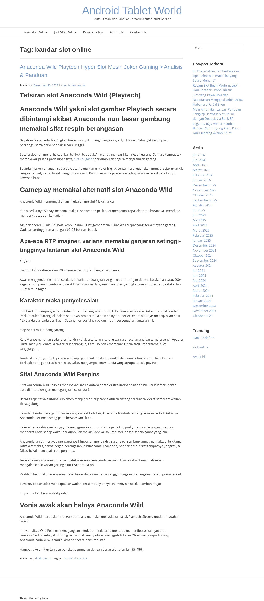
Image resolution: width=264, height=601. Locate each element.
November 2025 (204, 190)
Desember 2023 (204, 306)
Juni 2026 (199, 160)
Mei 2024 (199, 280)
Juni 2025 (199, 215)
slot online (200, 347)
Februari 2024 (203, 296)
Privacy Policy (93, 32)
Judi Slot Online (65, 32)
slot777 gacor (84, 159)
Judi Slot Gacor (42, 558)
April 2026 (200, 165)
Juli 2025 (199, 210)
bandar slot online (75, 558)
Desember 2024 (204, 245)
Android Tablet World (132, 10)
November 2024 (204, 250)
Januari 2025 (202, 240)
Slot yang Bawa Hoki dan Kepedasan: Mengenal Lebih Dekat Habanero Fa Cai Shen (218, 99)
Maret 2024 (201, 291)
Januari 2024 (202, 301)
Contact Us (138, 32)
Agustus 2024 (202, 265)
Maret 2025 (201, 230)
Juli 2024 (199, 270)
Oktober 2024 (203, 255)
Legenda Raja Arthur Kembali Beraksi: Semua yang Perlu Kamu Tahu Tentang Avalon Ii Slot (217, 128)
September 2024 (205, 260)
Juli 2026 (199, 155)
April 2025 (200, 225)
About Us (116, 32)
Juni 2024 (199, 275)
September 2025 (205, 200)
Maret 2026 (201, 170)
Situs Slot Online (35, 32)
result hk (199, 357)
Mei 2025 (199, 220)
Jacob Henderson (74, 85)
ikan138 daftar (203, 338)
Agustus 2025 (202, 205)
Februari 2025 (203, 235)
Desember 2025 (204, 185)
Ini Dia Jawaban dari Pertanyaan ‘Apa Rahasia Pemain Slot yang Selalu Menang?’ (216, 76)
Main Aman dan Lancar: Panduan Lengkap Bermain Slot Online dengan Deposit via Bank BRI (217, 114)
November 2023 (204, 311)
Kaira (45, 598)
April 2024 (200, 285)
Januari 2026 (202, 180)
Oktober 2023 (203, 316)
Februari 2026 (203, 175)
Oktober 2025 (203, 195)
